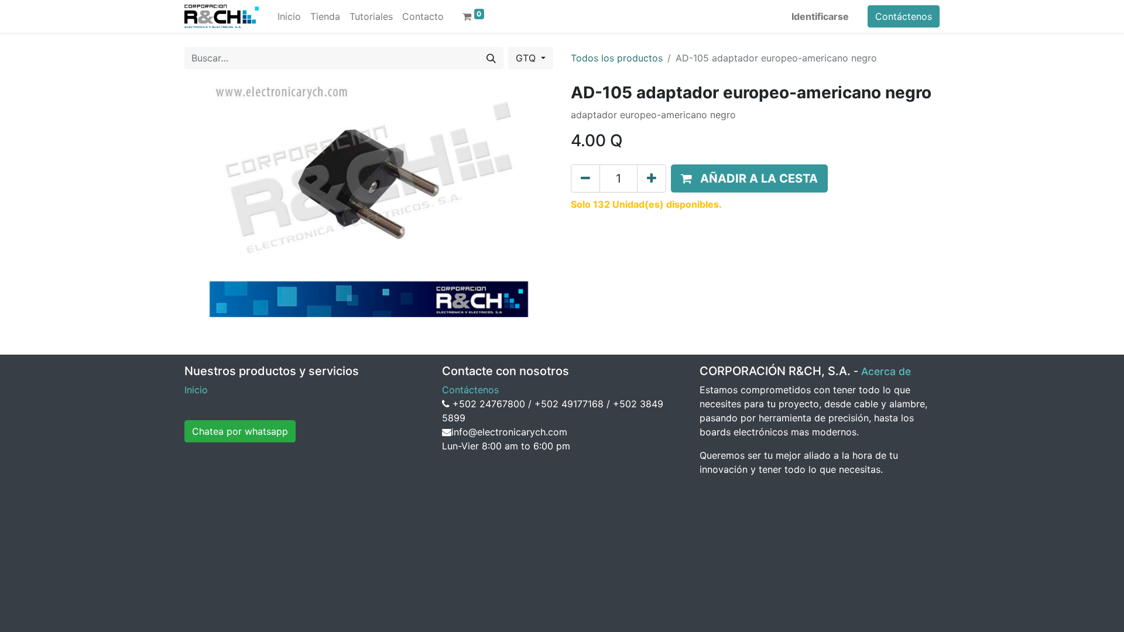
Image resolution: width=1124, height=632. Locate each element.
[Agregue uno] (651, 178)
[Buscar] (491, 58)
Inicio (196, 390)
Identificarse (820, 16)
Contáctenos (903, 16)
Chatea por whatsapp (240, 431)
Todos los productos (617, 58)
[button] (749, 178)
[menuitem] (289, 16)
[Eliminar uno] (585, 178)
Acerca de (886, 371)
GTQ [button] (527, 58)
